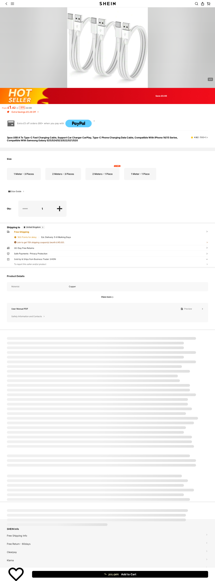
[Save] (16, 574)
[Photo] (43, 551)
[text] (107, 390)
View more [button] (200, 344)
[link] (197, 3)
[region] (107, 342)
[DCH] (21, 553)
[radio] (24, 174)
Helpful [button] (191, 404)
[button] (6, 3)
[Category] (12, 3)
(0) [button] (197, 404)
